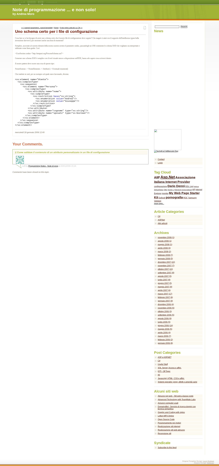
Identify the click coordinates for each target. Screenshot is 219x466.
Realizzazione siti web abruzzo (171, 430)
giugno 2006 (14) (165, 325)
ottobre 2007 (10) (165, 269)
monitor (165, 193)
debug (196, 186)
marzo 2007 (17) (165, 294)
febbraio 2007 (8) (165, 297)
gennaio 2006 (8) (165, 343)
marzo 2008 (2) (164, 251)
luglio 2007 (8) (164, 280)
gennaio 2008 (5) (165, 259)
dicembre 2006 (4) (166, 304)
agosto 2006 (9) (165, 318)
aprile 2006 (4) (164, 332)
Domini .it (171, 190)
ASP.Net (161, 220)
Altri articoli (162, 223)
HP (193, 189)
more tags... (159, 203)
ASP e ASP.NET (164, 357)
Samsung (192, 198)
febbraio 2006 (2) (165, 340)
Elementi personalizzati (183, 190)
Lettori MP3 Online (166, 416)
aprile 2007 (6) (164, 290)
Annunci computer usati (168, 403)
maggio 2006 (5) (165, 329)
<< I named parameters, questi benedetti (36, 28)
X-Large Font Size (24, 2)
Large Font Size (22, 2)
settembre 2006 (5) (166, 315)
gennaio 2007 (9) (165, 301)
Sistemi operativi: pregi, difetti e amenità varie (177, 382)
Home (56, 28)
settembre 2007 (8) (166, 273)
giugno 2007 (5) (165, 283)
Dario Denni (176, 186)
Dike (165, 190)
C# (159, 216)
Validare (157, 201)
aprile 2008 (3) (164, 248)
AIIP (157, 177)
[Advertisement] (167, 81)
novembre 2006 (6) (166, 308)
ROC (185, 198)
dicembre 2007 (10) (166, 262)
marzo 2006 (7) (164, 336)
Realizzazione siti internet (169, 426)
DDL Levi (189, 186)
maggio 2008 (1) (165, 244)
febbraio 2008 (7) (165, 255)
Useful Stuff (163, 364)
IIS (159, 375)
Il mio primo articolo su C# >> (71, 28)
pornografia (174, 197)
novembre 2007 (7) (166, 266)
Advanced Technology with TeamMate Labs (177, 399)
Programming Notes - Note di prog (43, 166)
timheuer (210, 463)
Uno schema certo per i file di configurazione (56, 31)
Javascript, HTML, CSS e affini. (171, 378)
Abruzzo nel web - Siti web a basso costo (175, 396)
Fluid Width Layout (31, 2)
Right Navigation (42, 2)
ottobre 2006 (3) (165, 311)
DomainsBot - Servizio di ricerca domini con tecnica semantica (177, 407)
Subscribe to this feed (167, 447)
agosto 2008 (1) (165, 241)
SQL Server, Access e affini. (169, 368)
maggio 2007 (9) (165, 287)
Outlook (162, 198)
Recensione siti (164, 433)
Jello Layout (28, 2)
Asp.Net (167, 177)
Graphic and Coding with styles (171, 412)
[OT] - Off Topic (164, 371)
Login (160, 163)
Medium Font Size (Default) (20, 2)
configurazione (160, 186)
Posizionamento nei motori (169, 423)
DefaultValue (159, 190)
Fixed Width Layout (34, 2)
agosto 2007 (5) (165, 276)
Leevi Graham (208, 461)
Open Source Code (166, 419)
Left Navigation (39, 2)
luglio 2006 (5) (164, 322)
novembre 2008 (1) (166, 237)
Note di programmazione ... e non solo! (54, 9)
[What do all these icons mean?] (15, 2)
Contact (161, 159)
